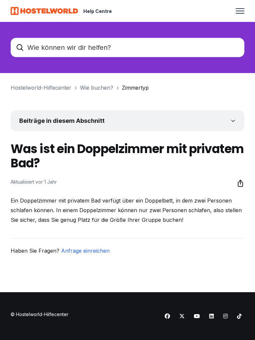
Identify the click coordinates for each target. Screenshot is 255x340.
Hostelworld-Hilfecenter (41, 87)
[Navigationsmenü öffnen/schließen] (240, 11)
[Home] (44, 11)
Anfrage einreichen (85, 250)
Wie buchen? (96, 87)
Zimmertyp (135, 87)
